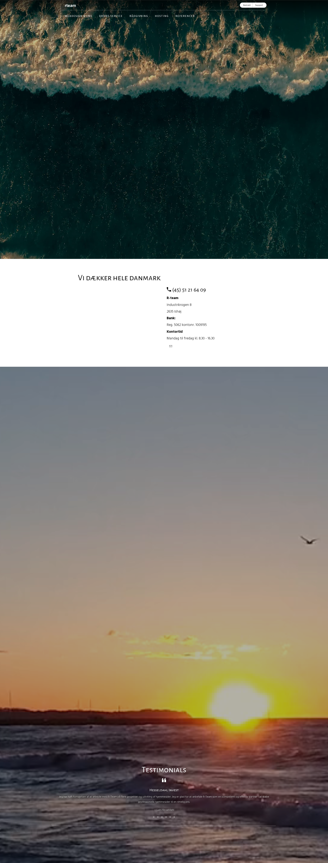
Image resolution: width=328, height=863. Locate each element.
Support (259, 5)
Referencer (185, 16)
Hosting (162, 16)
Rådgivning (138, 16)
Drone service (111, 16)
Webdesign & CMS (78, 16)
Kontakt (247, 5)
